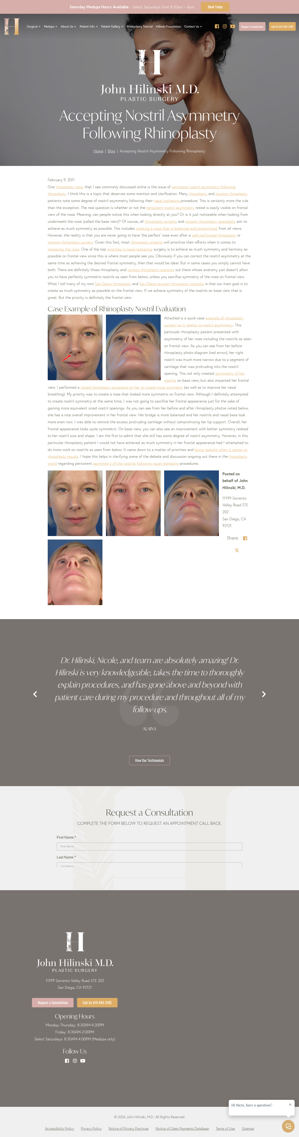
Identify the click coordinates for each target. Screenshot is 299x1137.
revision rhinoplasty (232, 193)
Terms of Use (225, 1128)
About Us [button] (67, 26)
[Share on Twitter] (237, 550)
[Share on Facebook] (245, 538)
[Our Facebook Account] (217, 27)
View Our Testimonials (149, 760)
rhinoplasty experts (147, 242)
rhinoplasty (198, 193)
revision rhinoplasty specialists (210, 221)
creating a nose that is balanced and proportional (177, 228)
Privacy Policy (91, 1128)
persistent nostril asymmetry (170, 207)
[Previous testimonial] (35, 694)
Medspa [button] (49, 26)
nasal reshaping (167, 200)
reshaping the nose (63, 249)
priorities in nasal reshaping (130, 249)
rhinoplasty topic (70, 187)
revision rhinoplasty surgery (70, 242)
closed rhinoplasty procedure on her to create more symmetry (132, 387)
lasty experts (166, 221)
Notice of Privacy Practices (129, 1128)
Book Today (215, 6)
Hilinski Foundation (168, 26)
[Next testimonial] (263, 694)
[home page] (11, 26)
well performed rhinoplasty (214, 235)
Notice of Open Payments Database (182, 1128)
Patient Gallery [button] (110, 26)
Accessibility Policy (59, 1128)
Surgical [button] (32, 26)
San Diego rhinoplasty (113, 283)
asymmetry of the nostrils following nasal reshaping (136, 463)
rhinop (150, 221)
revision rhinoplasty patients (150, 269)
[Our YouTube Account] (233, 27)
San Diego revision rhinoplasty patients (171, 283)
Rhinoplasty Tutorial (140, 26)
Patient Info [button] (87, 26)
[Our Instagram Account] (225, 27)
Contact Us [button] (191, 26)
